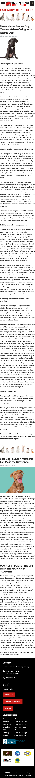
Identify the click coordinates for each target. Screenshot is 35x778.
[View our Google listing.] (4, 686)
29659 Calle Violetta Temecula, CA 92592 (12, 672)
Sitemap (28, 775)
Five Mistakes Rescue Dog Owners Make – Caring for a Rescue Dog (16, 29)
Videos (8, 708)
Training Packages (12, 701)
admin (2, 36)
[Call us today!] (32, 3)
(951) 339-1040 (10, 678)
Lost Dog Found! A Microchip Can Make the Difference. (16, 460)
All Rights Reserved (16, 775)
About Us (9, 695)
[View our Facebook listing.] (8, 686)
